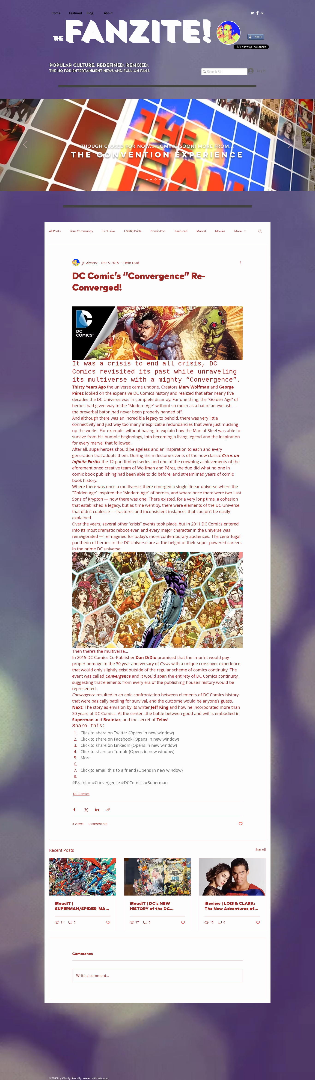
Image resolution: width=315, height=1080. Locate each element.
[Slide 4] (160, 179)
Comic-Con (158, 231)
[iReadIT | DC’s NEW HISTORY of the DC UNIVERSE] (157, 877)
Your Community (81, 231)
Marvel (201, 231)
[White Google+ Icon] (262, 13)
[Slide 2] (151, 179)
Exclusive (108, 231)
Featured (181, 231)
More (238, 231)
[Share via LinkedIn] (97, 809)
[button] (260, 231)
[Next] (290, 144)
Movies (220, 231)
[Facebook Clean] (257, 13)
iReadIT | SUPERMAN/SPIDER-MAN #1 (82, 907)
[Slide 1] (147, 179)
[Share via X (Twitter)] (85, 809)
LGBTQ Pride (132, 231)
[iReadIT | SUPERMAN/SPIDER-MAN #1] (82, 877)
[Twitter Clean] (252, 13)
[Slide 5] (164, 179)
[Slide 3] (156, 179)
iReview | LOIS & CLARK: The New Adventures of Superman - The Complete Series (232, 907)
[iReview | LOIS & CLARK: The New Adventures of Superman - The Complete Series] (232, 877)
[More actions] (240, 262)
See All (261, 849)
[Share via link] (108, 809)
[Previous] (25, 144)
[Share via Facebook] (74, 809)
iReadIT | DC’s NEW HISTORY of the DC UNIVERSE (150, 907)
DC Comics (81, 794)
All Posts (55, 231)
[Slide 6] (168, 179)
